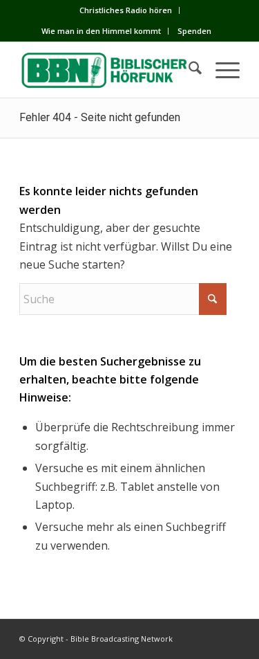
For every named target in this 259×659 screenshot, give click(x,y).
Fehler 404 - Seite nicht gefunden (99, 117)
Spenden (194, 31)
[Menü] (221, 70)
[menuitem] (126, 10)
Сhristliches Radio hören (125, 10)
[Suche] (188, 70)
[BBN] (107, 70)
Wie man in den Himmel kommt (101, 31)
